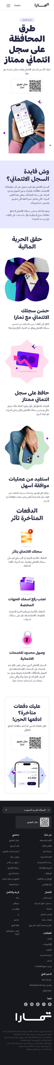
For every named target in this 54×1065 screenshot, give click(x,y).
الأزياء (49, 938)
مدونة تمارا (47, 851)
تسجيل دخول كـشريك (43, 903)
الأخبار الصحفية (46, 840)
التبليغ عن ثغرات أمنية (10, 878)
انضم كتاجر (47, 897)
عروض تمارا (14, 856)
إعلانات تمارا (47, 919)
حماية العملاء (14, 884)
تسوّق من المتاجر (13, 862)
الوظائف (48, 873)
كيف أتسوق (14, 845)
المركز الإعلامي (47, 884)
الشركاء (49, 908)
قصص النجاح (46, 914)
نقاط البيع (15, 925)
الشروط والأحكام (45, 867)
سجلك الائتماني (13, 867)
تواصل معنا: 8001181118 (41, 985)
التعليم (49, 949)
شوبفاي (16, 903)
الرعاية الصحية (46, 955)
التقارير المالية (47, 845)
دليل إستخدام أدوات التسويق (40, 925)
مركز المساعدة (47, 979)
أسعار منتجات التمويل (10, 851)
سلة (17, 897)
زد (18, 914)
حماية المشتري (14, 873)
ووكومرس (15, 908)
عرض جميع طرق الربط (12, 932)
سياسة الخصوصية (44, 862)
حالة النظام (47, 990)
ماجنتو (16, 919)
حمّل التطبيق (14, 840)
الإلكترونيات (47, 944)
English (17, 5)
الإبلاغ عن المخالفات (44, 878)
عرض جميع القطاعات (43, 966)
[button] (8, 5)
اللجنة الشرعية (46, 856)
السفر (49, 960)
